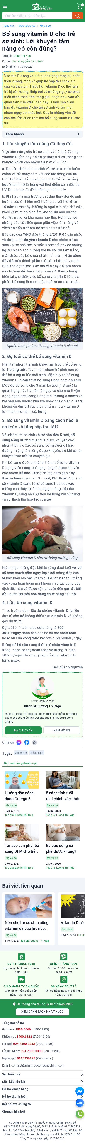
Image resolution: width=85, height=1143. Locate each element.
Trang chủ (8, 25)
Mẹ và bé (45, 25)
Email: (33, 1065)
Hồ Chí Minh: (31, 1051)
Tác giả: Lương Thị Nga (19, 815)
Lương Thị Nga (22, 55)
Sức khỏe (67, 929)
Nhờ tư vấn (23, 730)
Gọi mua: (25, 1029)
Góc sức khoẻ (27, 25)
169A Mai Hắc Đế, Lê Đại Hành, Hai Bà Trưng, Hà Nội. (45, 1130)
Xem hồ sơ (62, 730)
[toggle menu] (4, 6)
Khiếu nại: (26, 1036)
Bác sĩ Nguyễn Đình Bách (27, 61)
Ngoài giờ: (27, 1058)
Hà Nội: (27, 1044)
